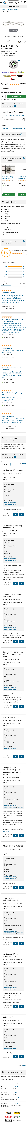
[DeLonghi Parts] (8, 1120)
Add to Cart (17, 96)
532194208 (13, 504)
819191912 (13, 503)
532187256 (7, 933)
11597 (16, 1087)
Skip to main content (13, 17)
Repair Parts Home (6, 9)
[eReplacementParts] (4, 2)
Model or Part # (13, 2)
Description (5, 128)
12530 (16, 1092)
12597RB (17, 1098)
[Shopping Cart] (25, 2)
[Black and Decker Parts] (8, 1113)
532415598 (13, 687)
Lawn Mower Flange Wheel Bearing (7, 177)
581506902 (7, 559)
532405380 (13, 807)
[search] (17, 2)
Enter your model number (10, 119)
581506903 (7, 503)
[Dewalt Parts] (17, 1113)
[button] (1, 2)
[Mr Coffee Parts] (17, 1120)
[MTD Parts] (17, 1117)
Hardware (16, 9)
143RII (16, 1103)
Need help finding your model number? (13, 115)
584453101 (7, 877)
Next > (24, 463)
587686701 (13, 931)
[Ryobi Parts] (8, 1117)
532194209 (7, 504)
